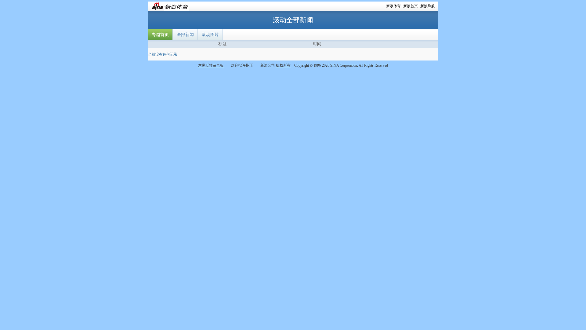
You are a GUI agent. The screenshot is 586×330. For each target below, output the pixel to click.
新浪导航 (427, 6)
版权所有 (283, 65)
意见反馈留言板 (211, 65)
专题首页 (160, 34)
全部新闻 (185, 34)
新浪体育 (393, 6)
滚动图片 (210, 34)
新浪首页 (410, 6)
